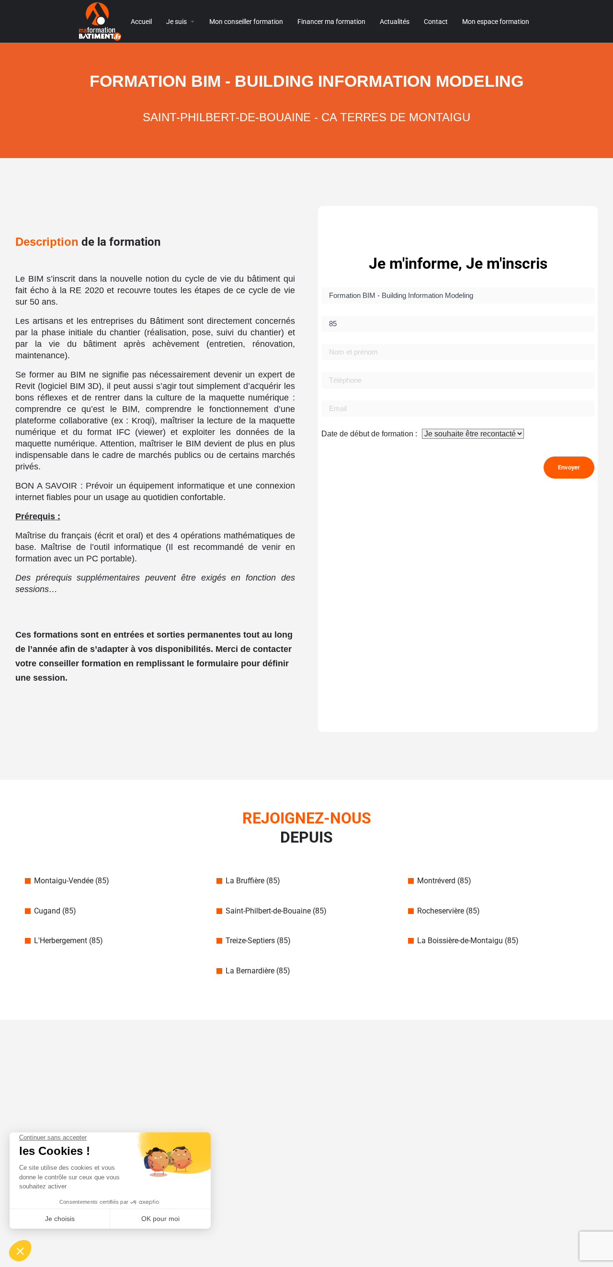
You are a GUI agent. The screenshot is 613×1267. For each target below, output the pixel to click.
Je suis (176, 21)
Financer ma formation (331, 21)
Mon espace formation (495, 21)
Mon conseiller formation (246, 21)
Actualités (394, 21)
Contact (436, 21)
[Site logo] (101, 20)
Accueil (141, 21)
